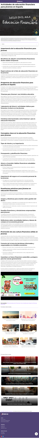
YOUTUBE (2, 432)
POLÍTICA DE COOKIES (5, 421)
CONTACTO (3, 427)
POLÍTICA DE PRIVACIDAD (5, 420)
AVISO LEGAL (3, 419)
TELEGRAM (3, 433)
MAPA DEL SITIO (3, 428)
